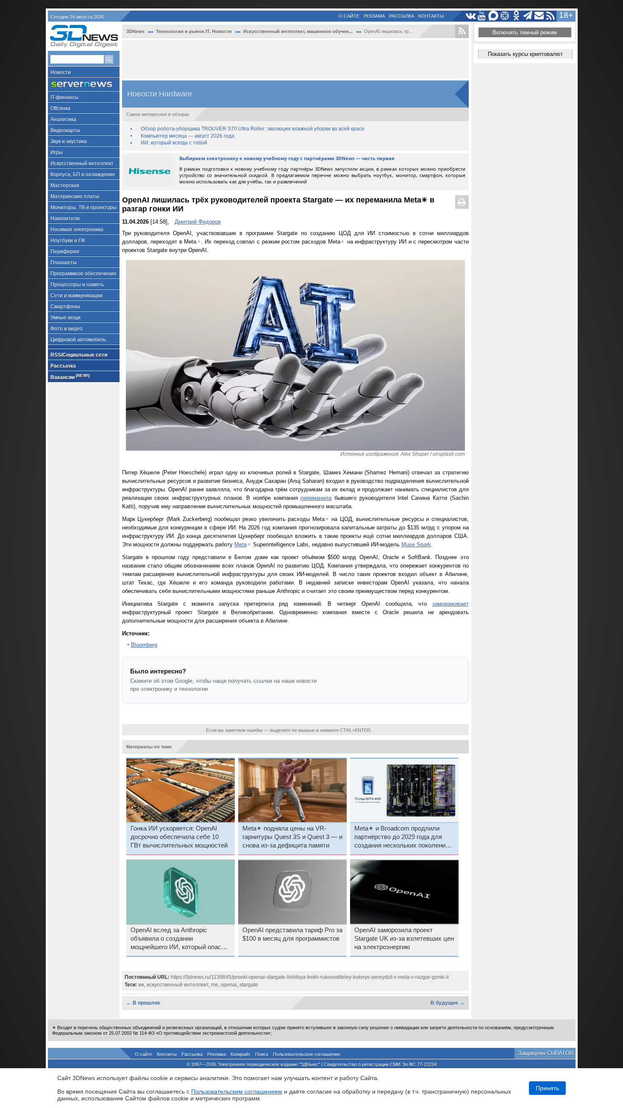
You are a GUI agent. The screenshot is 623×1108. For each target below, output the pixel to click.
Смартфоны (65, 307)
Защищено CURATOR (545, 1053)
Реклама (374, 16)
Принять (547, 1088)
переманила (315, 498)
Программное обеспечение (83, 274)
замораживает (450, 604)
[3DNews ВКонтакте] (470, 16)
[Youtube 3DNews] (482, 16)
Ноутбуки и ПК (67, 241)
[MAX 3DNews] (493, 16)
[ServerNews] (84, 84)
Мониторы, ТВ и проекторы (83, 208)
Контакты (431, 16)
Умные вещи (65, 318)
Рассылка (401, 16)
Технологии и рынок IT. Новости (194, 31)
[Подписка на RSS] (550, 16)
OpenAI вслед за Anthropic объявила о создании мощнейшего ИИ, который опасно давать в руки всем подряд (179, 939)
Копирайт (240, 1054)
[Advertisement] (295, 59)
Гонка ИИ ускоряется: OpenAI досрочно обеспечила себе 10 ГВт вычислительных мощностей (179, 837)
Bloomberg (144, 645)
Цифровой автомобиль (78, 340)
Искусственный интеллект (82, 163)
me (214, 985)
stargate (248, 985)
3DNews (135, 31)
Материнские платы (74, 196)
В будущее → (447, 1003)
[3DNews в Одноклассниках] (516, 16)
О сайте (349, 16)
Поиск (261, 1054)
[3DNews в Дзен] (505, 16)
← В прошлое (143, 1003)
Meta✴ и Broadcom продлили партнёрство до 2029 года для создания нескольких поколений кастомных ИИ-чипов (401, 837)
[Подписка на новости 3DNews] (539, 16)
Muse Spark (416, 544)
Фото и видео (66, 329)
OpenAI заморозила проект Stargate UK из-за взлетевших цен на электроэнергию (404, 938)
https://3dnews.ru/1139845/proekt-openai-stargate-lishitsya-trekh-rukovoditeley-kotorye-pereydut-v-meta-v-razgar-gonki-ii (310, 977)
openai (229, 985)
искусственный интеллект (178, 985)
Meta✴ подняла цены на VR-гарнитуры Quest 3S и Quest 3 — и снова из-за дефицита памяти (292, 837)
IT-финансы (64, 97)
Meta (240, 544)
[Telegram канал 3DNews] (528, 16)
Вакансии (69, 376)
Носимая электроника (76, 230)
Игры (56, 152)
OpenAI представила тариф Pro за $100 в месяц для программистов (292, 934)
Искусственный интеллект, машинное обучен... (298, 31)
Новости (60, 72)
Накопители (65, 219)
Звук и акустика (68, 141)
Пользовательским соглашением (236, 1091)
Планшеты (63, 263)
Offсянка (60, 108)
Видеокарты (65, 130)
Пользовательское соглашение (306, 1054)
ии (141, 985)
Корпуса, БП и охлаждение (82, 174)
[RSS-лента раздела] (462, 31)
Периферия (64, 252)
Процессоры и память (77, 285)
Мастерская (64, 185)
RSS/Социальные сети (78, 355)
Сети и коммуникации (76, 296)
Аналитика (63, 119)
